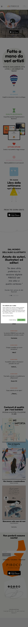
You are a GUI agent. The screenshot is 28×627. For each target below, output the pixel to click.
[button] (7, 320)
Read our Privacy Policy (8, 315)
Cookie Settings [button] (12, 319)
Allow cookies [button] (21, 319)
